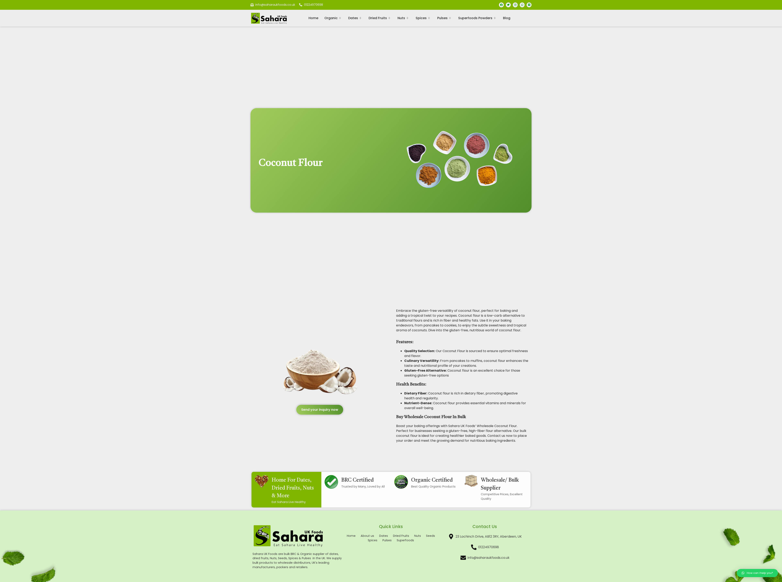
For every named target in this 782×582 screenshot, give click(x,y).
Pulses (442, 18)
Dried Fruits (378, 18)
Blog (506, 18)
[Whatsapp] (522, 4)
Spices (421, 18)
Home (313, 18)
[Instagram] (515, 4)
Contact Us (484, 526)
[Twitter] (508, 4)
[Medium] (529, 4)
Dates (353, 18)
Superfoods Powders (475, 18)
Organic (331, 18)
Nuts (401, 18)
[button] (319, 410)
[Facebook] (501, 4)
